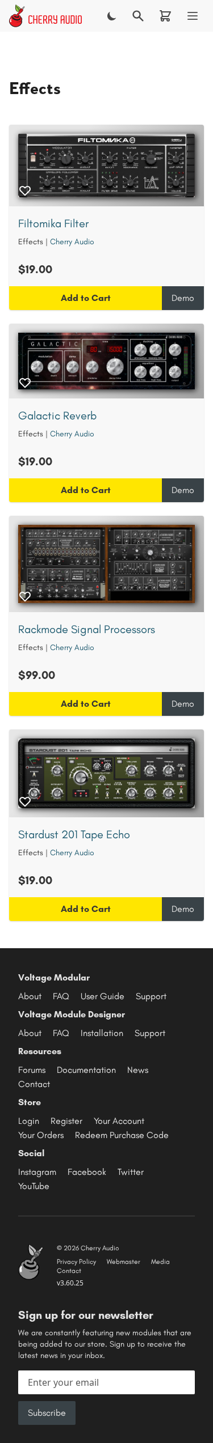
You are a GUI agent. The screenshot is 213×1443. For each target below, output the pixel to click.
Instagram (37, 1171)
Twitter (131, 1171)
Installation (102, 1033)
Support (151, 996)
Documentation (86, 1069)
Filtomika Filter (53, 223)
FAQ (61, 996)
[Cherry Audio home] (45, 16)
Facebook (87, 1171)
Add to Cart (86, 297)
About (29, 996)
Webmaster (123, 1262)
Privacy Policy (76, 1262)
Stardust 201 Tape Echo (74, 834)
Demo (183, 297)
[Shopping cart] (165, 16)
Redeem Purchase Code (122, 1135)
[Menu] (192, 16)
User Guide (102, 996)
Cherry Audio (72, 242)
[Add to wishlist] (25, 190)
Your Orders (41, 1135)
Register (66, 1120)
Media (160, 1262)
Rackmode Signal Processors (86, 629)
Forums (31, 1069)
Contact (34, 1084)
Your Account (119, 1120)
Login (28, 1120)
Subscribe (47, 1412)
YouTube (33, 1186)
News (137, 1069)
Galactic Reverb (57, 415)
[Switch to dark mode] (112, 16)
